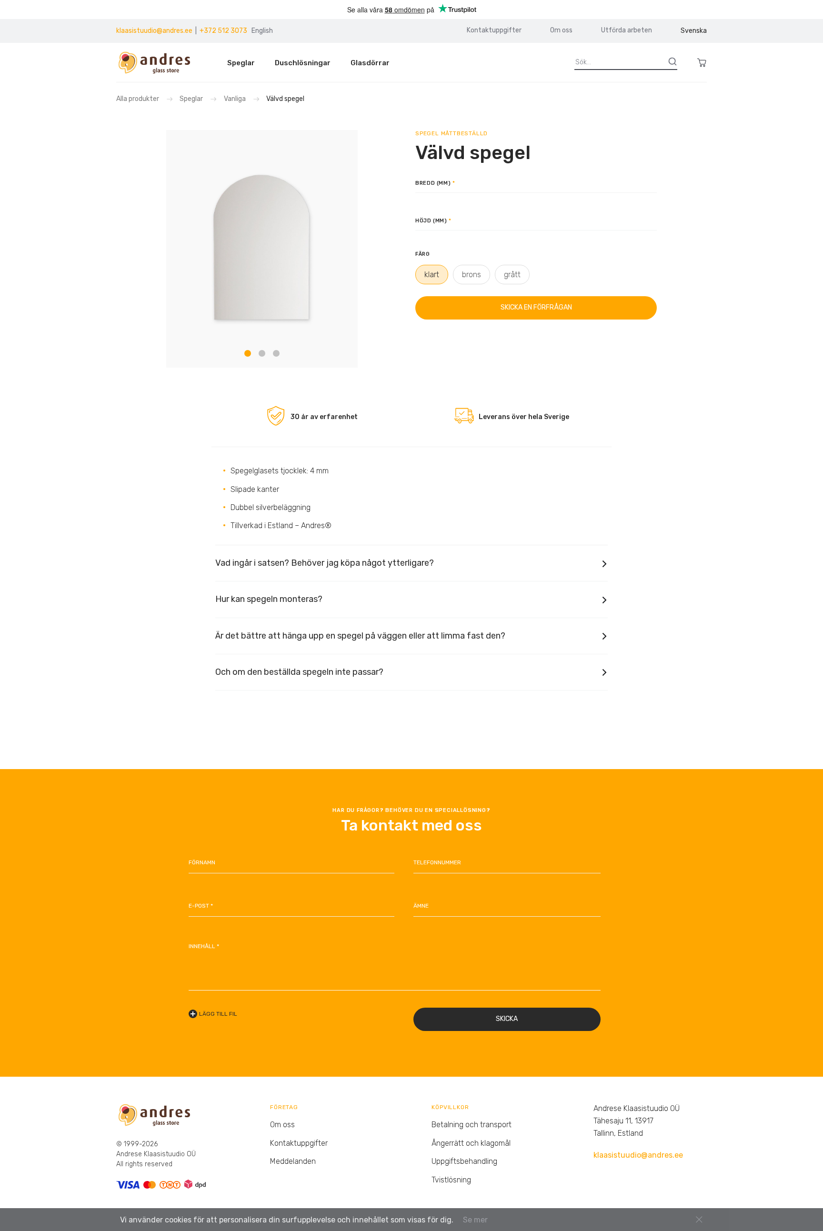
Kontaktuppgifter (494, 30)
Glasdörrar (370, 63)
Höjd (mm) (431, 221)
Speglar (241, 63)
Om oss (561, 30)
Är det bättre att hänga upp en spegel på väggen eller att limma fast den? (360, 636)
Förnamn (202, 862)
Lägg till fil (218, 1014)
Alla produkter (138, 99)
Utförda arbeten (626, 30)
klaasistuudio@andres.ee (154, 31)
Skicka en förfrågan (536, 307)
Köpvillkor (450, 1107)
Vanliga (234, 99)
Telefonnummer (437, 862)
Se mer (475, 1219)
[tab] (248, 353)
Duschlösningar (303, 63)
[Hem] (158, 62)
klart (431, 274)
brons (471, 274)
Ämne (421, 905)
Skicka (507, 1019)
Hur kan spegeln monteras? (268, 599)
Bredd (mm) (433, 183)
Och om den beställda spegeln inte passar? (299, 672)
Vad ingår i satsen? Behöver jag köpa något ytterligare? (324, 563)
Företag (284, 1107)
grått (512, 274)
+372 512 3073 (223, 31)
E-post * (201, 905)
